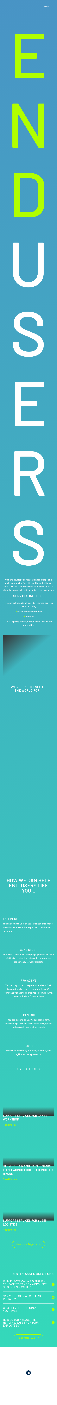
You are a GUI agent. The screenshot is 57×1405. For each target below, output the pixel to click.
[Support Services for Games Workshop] (28, 1098)
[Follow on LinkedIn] (28, 1372)
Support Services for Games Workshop (25, 1117)
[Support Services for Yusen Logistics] (28, 1203)
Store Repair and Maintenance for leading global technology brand (28, 1169)
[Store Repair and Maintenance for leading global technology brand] (28, 1148)
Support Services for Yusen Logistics (25, 1222)
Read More (9, 1124)
